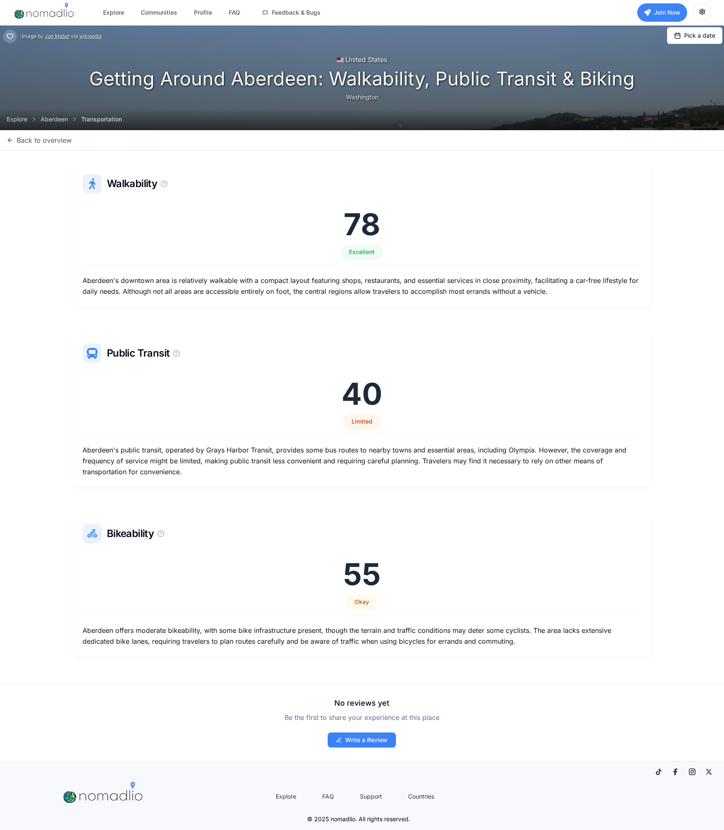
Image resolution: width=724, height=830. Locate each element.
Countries (421, 796)
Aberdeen (54, 119)
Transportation (101, 119)
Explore (17, 119)
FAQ (328, 796)
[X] (709, 772)
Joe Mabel (57, 36)
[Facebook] (675, 772)
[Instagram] (692, 772)
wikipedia (90, 36)
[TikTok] (658, 772)
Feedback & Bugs (296, 12)
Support (371, 796)
